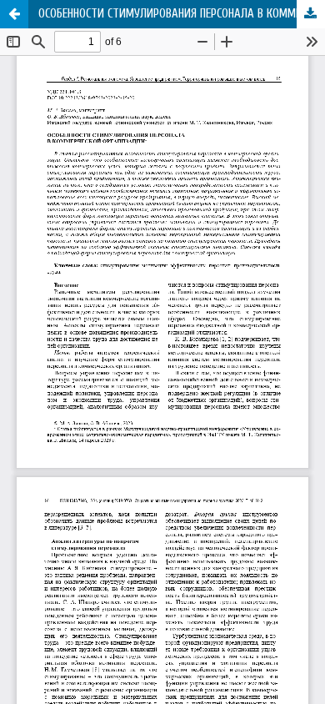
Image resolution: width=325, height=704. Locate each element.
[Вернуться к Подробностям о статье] (14, 14)
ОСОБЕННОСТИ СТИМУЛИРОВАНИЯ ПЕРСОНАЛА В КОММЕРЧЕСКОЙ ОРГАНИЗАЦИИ (181, 14)
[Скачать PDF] (311, 14)
